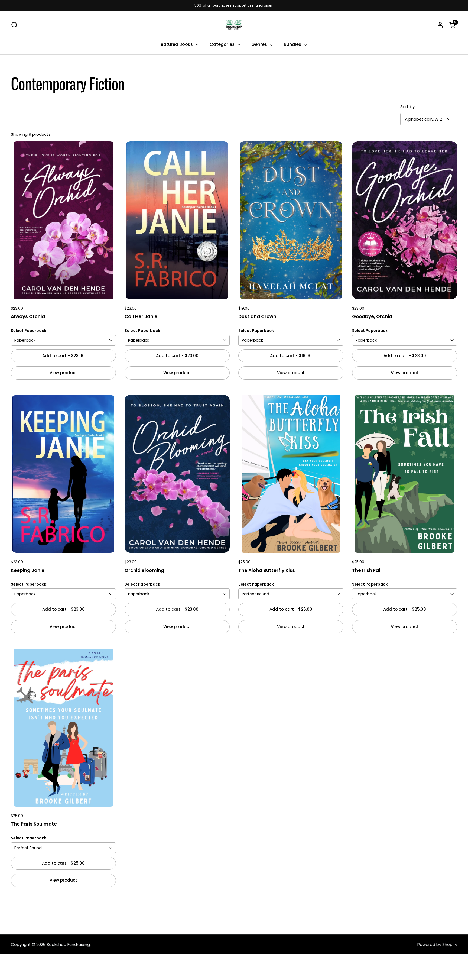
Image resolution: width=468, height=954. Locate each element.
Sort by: (407, 106)
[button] (14, 24)
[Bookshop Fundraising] (234, 24)
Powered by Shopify (437, 944)
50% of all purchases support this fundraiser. (234, 5)
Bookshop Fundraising (68, 944)
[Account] (440, 24)
